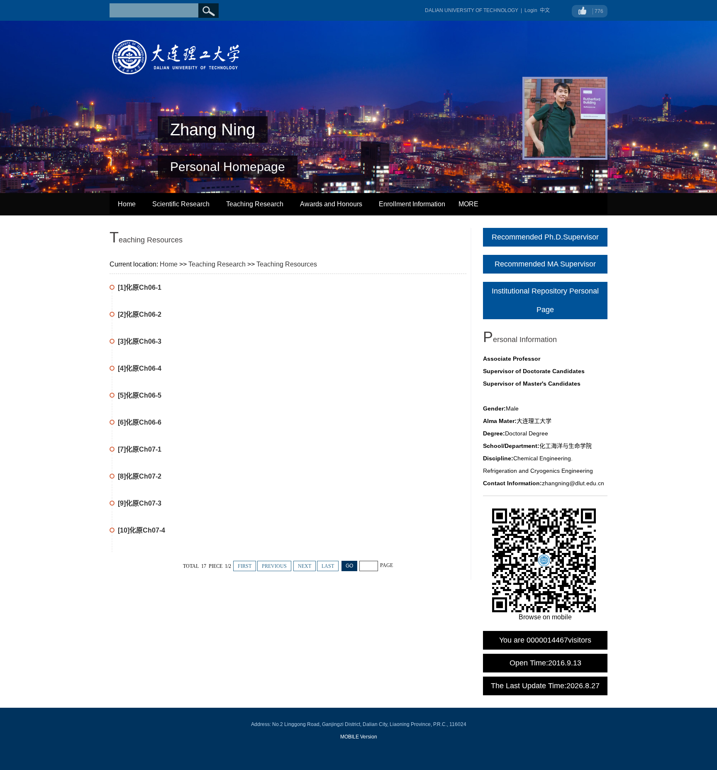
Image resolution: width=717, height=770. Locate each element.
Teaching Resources (286, 264)
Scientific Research (181, 204)
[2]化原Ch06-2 (139, 314)
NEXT (304, 566)
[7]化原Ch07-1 (139, 449)
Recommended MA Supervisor (545, 264)
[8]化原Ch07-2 (139, 476)
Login (530, 10)
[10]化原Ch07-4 (141, 530)
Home (127, 204)
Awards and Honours (331, 204)
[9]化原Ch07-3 (139, 503)
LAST (328, 566)
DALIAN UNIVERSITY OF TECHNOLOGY (471, 10)
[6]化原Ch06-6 (139, 422)
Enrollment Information (412, 204)
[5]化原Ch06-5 (139, 395)
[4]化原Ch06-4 (139, 368)
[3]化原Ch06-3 (139, 341)
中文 (545, 10)
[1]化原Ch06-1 (139, 287)
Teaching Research (254, 204)
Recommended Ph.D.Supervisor (545, 237)
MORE (468, 204)
